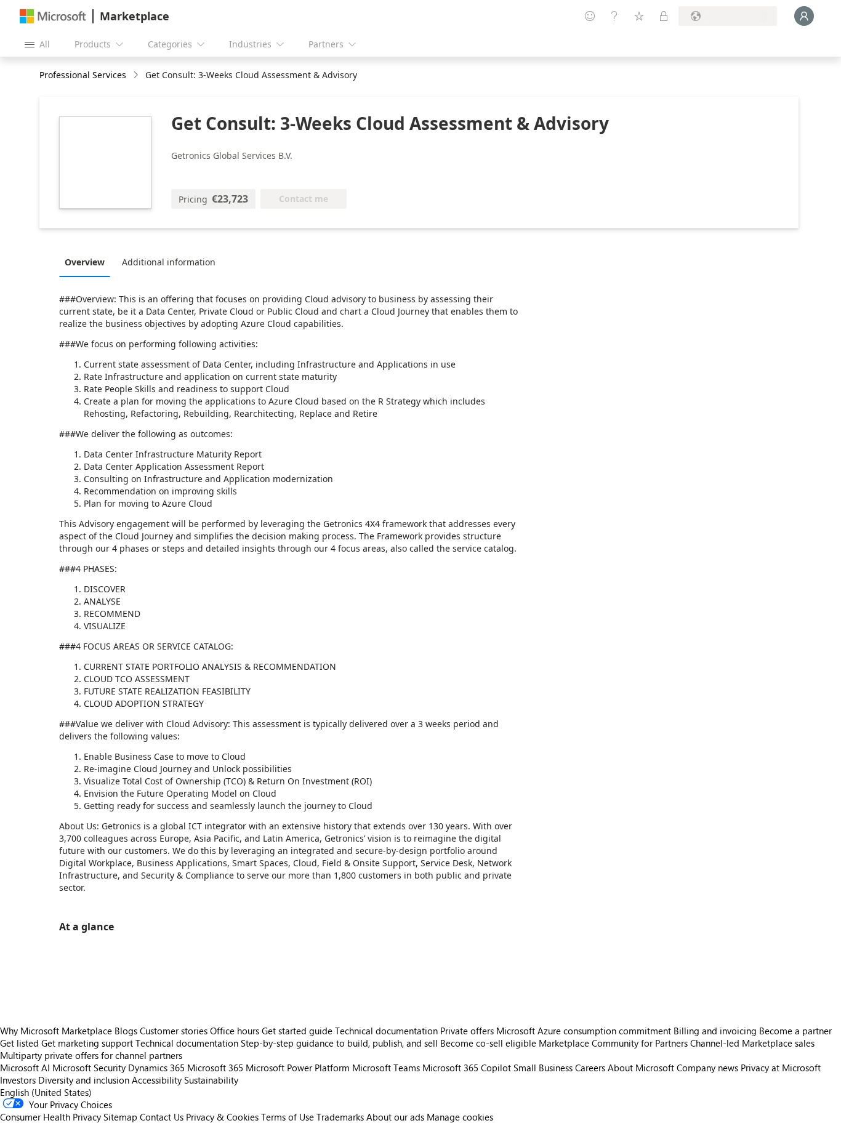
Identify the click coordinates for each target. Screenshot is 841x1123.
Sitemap (120, 1117)
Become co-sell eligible (488, 1043)
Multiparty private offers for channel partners (91, 1055)
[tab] (87, 261)
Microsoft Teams (386, 1067)
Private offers (467, 1030)
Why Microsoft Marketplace (56, 1030)
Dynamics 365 (156, 1067)
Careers (590, 1067)
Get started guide (297, 1030)
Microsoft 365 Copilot (466, 1067)
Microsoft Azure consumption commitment (585, 1030)
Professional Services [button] (82, 75)
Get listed (19, 1043)
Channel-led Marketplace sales (752, 1043)
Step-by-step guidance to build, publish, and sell (339, 1043)
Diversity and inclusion (83, 1080)
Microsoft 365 (215, 1067)
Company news (707, 1067)
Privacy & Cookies (222, 1117)
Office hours (234, 1030)
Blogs (126, 1030)
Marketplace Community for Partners (613, 1043)
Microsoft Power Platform (298, 1067)
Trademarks (340, 1117)
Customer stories (173, 1030)
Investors (18, 1080)
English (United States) (46, 1092)
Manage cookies (460, 1117)
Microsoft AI (25, 1067)
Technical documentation (386, 1030)
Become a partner (795, 1030)
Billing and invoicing (715, 1030)
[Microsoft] (53, 16)
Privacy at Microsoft (781, 1067)
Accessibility (157, 1080)
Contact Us (161, 1117)
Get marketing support (87, 1043)
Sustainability (211, 1080)
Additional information (168, 262)
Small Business (543, 1067)
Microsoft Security (89, 1067)
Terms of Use (287, 1117)
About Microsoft (641, 1067)
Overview (85, 262)
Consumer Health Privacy (50, 1117)
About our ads (395, 1117)
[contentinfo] (137, 75)
